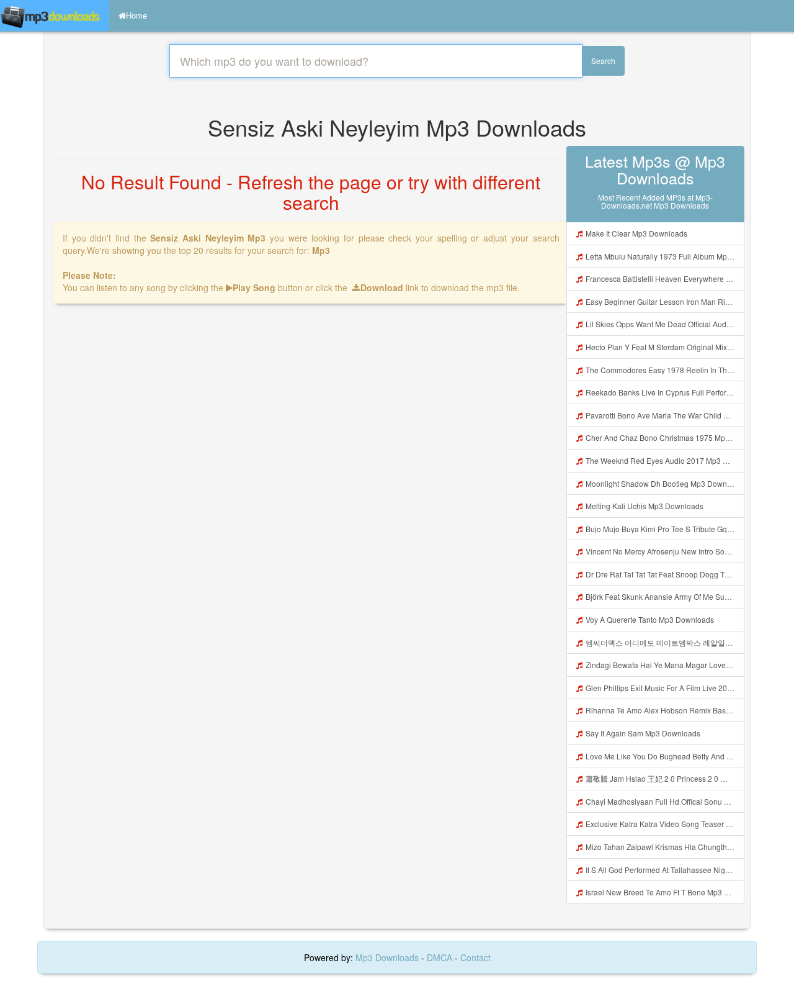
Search (603, 60)
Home (136, 15)
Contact (475, 957)
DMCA (439, 957)
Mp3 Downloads (388, 957)
